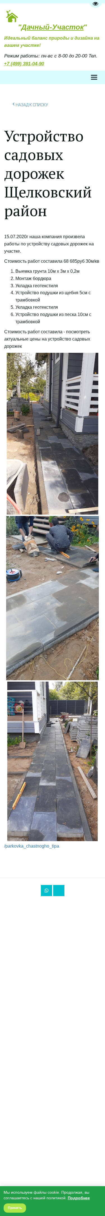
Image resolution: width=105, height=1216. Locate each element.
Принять (15, 1208)
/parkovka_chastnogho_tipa (31, 846)
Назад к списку (32, 105)
